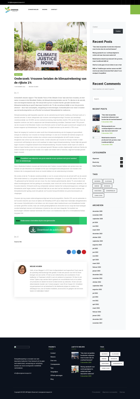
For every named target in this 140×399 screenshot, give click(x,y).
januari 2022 (96, 315)
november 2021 (97, 323)
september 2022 (98, 286)
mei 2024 (95, 226)
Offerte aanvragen (56, 375)
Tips (51, 368)
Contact (54, 9)
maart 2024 (96, 230)
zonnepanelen (110, 190)
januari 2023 (96, 271)
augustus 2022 (97, 289)
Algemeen (18, 74)
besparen (97, 181)
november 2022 (97, 278)
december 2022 (97, 274)
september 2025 (98, 218)
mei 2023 (95, 256)
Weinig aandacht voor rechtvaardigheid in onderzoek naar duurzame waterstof (111, 128)
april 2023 (96, 259)
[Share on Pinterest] (84, 252)
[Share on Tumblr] (79, 252)
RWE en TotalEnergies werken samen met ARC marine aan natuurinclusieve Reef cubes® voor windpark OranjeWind (107, 71)
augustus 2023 (97, 245)
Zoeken (95, 27)
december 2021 (97, 319)
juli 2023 (95, 248)
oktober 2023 (97, 237)
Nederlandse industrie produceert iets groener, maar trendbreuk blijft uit (111, 140)
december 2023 (97, 233)
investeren (97, 190)
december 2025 (97, 211)
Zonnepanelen (33, 9)
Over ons (53, 360)
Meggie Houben (33, 86)
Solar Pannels (97, 166)
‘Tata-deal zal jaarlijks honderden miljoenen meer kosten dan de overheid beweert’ (112, 117)
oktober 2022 (97, 282)
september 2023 (98, 241)
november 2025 (97, 215)
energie (96, 186)
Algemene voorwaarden (109, 392)
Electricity (96, 162)
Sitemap (122, 392)
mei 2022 (95, 300)
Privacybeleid (96, 392)
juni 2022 (95, 297)
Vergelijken (54, 372)
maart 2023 (96, 263)
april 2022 (96, 304)
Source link (18, 242)
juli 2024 (95, 222)
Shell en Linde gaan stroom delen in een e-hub (107, 65)
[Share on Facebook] (69, 252)
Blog (52, 379)
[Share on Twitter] (74, 252)
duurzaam (108, 181)
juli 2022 (95, 293)
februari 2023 (97, 267)
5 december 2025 (107, 122)
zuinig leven (98, 195)
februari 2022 (97, 312)
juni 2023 (95, 252)
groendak (107, 186)
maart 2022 (96, 308)
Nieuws (44, 9)
